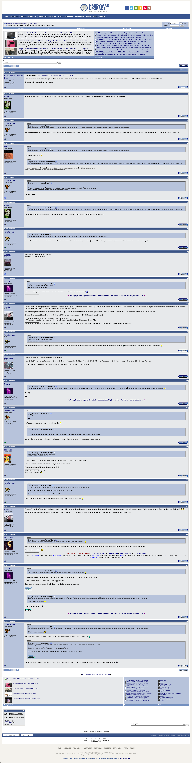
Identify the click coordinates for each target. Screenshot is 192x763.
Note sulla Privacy (181, 735)
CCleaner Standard (165, 690)
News (35, 23)
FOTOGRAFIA (42, 16)
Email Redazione (104, 758)
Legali (70, 758)
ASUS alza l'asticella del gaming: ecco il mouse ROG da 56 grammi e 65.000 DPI (120, 37)
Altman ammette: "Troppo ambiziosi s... (136, 688)
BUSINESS (107, 748)
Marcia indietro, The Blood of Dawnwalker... (138, 700)
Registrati (21, 28)
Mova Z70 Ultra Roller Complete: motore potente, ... (26, 678)
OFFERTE (102, 16)
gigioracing (8, 358)
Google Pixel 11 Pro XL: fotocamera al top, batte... (26, 688)
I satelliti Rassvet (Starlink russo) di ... (136, 684)
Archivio (172, 735)
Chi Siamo (65, 758)
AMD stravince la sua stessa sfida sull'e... (137, 686)
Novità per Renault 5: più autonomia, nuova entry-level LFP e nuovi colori (118, 43)
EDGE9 (60, 16)
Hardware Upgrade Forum (13, 23)
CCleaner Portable (165, 688)
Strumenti (183, 69)
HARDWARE (14, 16)
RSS (111, 758)
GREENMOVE (69, 16)
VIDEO (126, 748)
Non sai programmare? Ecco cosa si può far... (25, 693)
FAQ (48, 28)
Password (165, 25)
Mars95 (7, 146)
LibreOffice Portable (165, 684)
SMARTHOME (79, 16)
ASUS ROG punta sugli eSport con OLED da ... (139, 693)
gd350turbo (8, 255)
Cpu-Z (162, 691)
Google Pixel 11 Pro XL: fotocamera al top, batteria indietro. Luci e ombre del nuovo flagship (53, 49)
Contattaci (154, 735)
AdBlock (88, 758)
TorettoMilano (9, 123)
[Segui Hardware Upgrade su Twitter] (131, 8)
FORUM (88, 16)
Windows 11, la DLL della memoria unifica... (138, 696)
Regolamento (81, 28)
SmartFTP (163, 694)
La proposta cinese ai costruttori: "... (136, 699)
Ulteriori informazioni (130, 753)
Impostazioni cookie (124, 758)
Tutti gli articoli (8, 57)
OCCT (162, 683)
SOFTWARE (52, 16)
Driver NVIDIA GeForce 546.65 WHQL (170, 693)
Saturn (7, 281)
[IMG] (10, 722)
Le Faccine (7, 721)
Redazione (95, 758)
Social (115, 758)
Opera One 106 (164, 687)
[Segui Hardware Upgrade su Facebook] (127, 8)
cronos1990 (9, 537)
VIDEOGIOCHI (32, 16)
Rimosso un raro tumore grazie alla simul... (137, 681)
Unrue (6, 97)
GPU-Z (162, 681)
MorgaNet (8, 450)
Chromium (163, 680)
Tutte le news (98, 57)
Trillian (162, 696)
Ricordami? (185, 23)
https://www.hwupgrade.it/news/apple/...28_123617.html (55, 75)
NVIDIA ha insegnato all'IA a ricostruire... (137, 680)
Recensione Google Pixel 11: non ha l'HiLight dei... (26, 683)
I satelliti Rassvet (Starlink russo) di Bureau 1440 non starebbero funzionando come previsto (124, 39)
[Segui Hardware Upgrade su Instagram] (149, 8)
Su (188, 735)
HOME (6, 16)
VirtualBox (163, 700)
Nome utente (166, 23)
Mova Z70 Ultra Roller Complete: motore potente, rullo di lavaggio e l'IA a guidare (48, 33)
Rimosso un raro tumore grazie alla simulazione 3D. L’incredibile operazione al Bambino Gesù (124, 35)
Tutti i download (162, 705)
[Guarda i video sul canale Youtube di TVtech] (145, 8)
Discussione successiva (103, 674)
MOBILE (23, 16)
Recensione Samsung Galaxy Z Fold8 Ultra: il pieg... (27, 698)
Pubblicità (82, 758)
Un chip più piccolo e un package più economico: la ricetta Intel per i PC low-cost (120, 54)
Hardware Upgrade (27, 23)
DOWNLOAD (98, 748)
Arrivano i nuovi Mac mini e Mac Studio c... (137, 697)
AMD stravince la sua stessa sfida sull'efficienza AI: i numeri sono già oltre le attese (121, 41)
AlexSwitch (8, 307)
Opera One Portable (165, 686)
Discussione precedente (88, 674)
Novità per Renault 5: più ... (133, 687)
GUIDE (95, 16)
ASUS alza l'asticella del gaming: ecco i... (137, 683)
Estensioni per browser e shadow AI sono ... (138, 691)
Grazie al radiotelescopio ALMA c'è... (136, 690)
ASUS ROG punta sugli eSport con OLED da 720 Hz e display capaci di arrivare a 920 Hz (123, 52)
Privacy (76, 758)
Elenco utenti (127, 28)
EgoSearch (169, 28)
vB (9, 720)
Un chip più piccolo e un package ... (136, 694)
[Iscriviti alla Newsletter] (136, 8)
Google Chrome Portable (166, 697)
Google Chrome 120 (165, 699)
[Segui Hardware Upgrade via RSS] (140, 8)
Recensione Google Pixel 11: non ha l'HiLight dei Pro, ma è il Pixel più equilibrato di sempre (52, 41)
